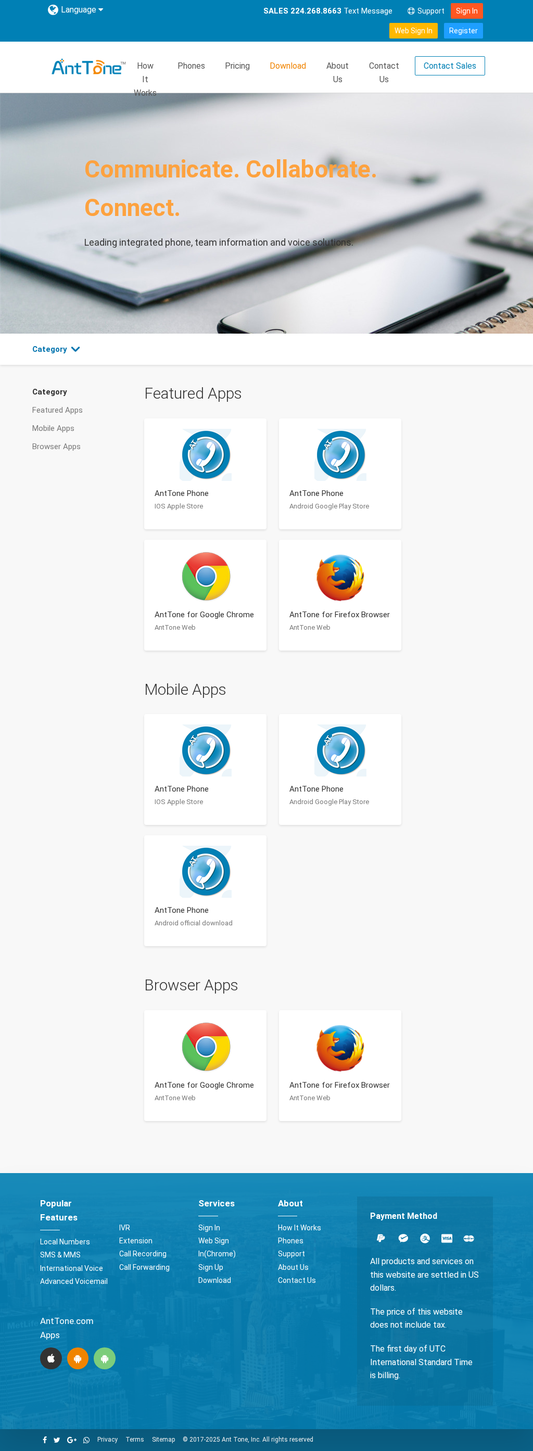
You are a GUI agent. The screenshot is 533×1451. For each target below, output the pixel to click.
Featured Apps (57, 410)
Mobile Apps (53, 428)
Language (79, 10)
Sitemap (163, 1439)
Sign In (467, 11)
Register (463, 31)
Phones (191, 66)
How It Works (145, 79)
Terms (134, 1439)
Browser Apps (56, 446)
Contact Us (384, 72)
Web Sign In (414, 31)
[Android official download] (104, 1358)
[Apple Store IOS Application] (51, 1358)
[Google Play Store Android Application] (77, 1358)
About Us (337, 72)
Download (288, 66)
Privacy (107, 1439)
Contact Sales (450, 66)
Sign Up (210, 1267)
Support (431, 11)
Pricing (237, 66)
